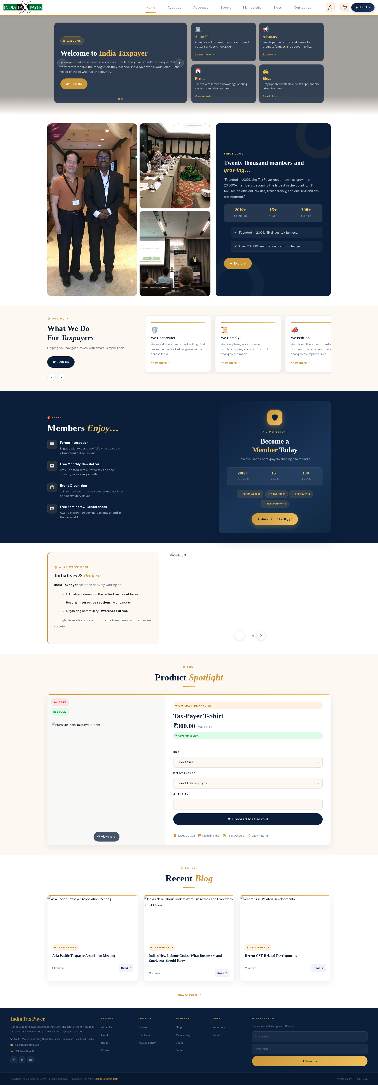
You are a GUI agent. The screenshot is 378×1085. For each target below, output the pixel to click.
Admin (217, 1035)
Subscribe (311, 1061)
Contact (105, 1050)
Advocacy (200, 7)
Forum (179, 1050)
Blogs (278, 7)
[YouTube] (30, 1060)
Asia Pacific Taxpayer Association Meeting (83, 955)
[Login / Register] (330, 7)
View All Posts (187, 995)
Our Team (144, 1035)
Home (151, 7)
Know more (159, 363)
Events (226, 7)
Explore (268, 54)
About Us (106, 1027)
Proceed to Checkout (250, 819)
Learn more (203, 54)
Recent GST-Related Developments (271, 955)
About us (174, 7)
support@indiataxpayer (27, 1044)
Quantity (180, 794)
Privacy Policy (147, 1042)
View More (108, 836)
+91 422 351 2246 (24, 1050)
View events (203, 96)
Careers (142, 1027)
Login (179, 1042)
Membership (252, 7)
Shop (179, 1027)
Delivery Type (184, 773)
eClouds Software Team (105, 1079)
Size (176, 752)
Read (124, 968)
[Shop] (344, 7)
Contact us (302, 7)
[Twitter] (22, 1060)
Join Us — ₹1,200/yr (276, 519)
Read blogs (270, 96)
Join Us (364, 7)
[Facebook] (13, 1060)
